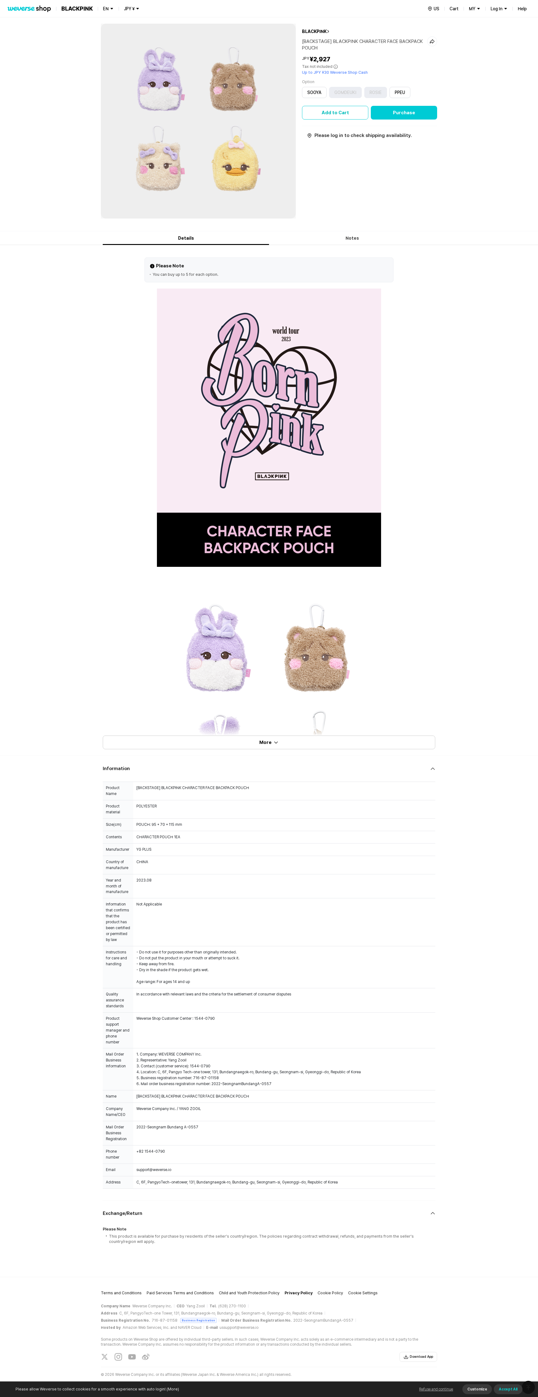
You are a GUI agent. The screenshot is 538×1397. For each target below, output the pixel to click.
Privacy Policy (299, 1293)
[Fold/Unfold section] (269, 769)
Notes (352, 238)
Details (186, 238)
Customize (477, 1389)
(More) (173, 1389)
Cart (454, 8)
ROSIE (376, 92)
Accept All (508, 1389)
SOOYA (314, 92)
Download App (421, 1357)
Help (522, 8)
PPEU (400, 92)
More (265, 742)
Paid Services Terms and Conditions (180, 1293)
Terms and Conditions (121, 1293)
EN (106, 8)
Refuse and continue (436, 1389)
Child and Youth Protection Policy (249, 1293)
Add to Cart (335, 112)
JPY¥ (129, 8)
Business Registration (198, 1320)
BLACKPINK (314, 31)
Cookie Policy (330, 1293)
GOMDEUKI (345, 92)
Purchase (404, 112)
